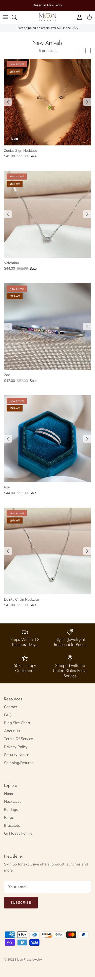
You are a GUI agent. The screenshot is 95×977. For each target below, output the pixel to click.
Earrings (11, 809)
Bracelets (12, 825)
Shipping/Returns (18, 762)
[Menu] (5, 17)
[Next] (87, 102)
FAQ (8, 715)
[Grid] (81, 51)
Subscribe (21, 902)
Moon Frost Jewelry (28, 960)
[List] (88, 51)
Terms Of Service (18, 738)
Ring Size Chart (17, 722)
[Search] (16, 17)
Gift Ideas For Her (19, 833)
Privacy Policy (16, 746)
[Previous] (8, 102)
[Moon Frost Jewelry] (47, 17)
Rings (9, 817)
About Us (12, 730)
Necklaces (12, 801)
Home (9, 793)
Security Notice (16, 754)
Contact (10, 706)
